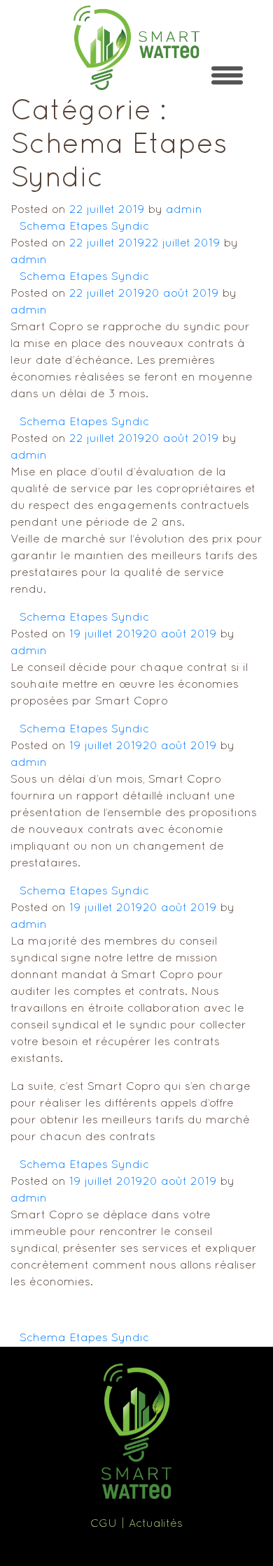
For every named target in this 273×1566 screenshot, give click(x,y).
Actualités (156, 1524)
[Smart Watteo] (137, 47)
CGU (103, 1524)
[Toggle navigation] (227, 75)
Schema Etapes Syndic (84, 227)
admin (184, 210)
